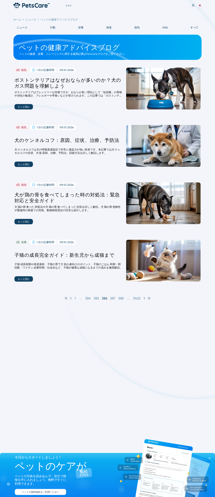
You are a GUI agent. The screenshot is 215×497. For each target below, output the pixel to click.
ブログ (68, 5)
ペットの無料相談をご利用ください (40, 491)
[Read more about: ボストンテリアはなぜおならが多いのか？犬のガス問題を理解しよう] (163, 88)
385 (96, 298)
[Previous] (71, 298)
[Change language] (200, 5)
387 (112, 298)
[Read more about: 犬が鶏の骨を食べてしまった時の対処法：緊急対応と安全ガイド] (163, 203)
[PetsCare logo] (31, 5)
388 (121, 298)
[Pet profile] (193, 5)
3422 (137, 298)
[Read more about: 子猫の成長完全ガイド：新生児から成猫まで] (163, 261)
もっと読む (24, 106)
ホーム (17, 19)
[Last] (149, 298)
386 (104, 298)
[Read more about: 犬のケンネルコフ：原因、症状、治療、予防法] (163, 146)
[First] (66, 298)
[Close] (209, 458)
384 (88, 298)
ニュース (31, 19)
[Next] (144, 298)
